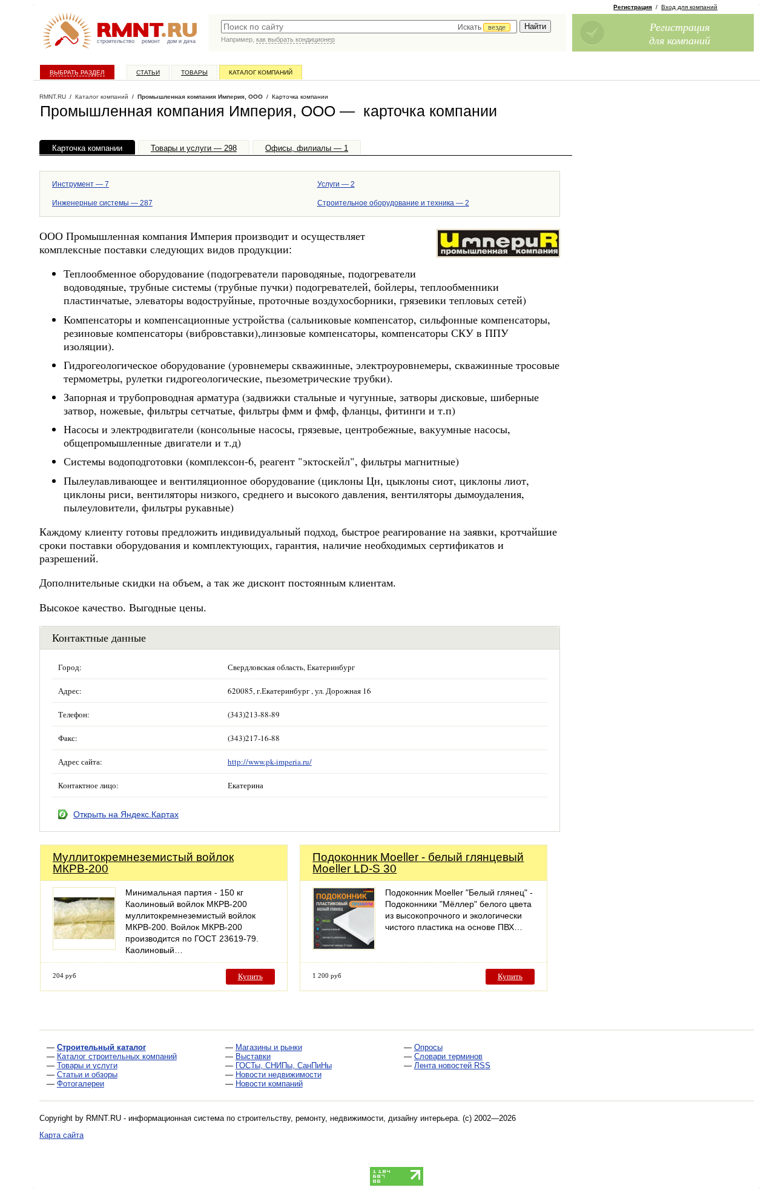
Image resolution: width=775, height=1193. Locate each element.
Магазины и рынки (269, 1047)
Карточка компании (87, 148)
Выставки (253, 1056)
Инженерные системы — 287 (102, 203)
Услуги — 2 (336, 184)
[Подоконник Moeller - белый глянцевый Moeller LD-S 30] (344, 946)
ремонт (151, 41)
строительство (115, 41)
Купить (250, 976)
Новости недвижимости (279, 1074)
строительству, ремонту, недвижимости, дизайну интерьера (347, 1118)
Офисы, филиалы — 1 (306, 148)
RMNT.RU (52, 96)
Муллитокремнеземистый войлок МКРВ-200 (143, 863)
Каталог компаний (260, 72)
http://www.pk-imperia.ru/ (270, 761)
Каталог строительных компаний (117, 1056)
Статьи (148, 72)
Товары (194, 72)
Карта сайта (61, 1135)
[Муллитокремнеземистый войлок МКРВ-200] (84, 946)
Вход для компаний (689, 7)
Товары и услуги (87, 1065)
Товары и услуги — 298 (194, 148)
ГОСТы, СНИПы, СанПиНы (284, 1065)
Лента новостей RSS (452, 1065)
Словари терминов (448, 1056)
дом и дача (181, 41)
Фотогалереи (80, 1083)
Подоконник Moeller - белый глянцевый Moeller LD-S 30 (418, 863)
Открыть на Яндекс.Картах (126, 814)
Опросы (428, 1047)
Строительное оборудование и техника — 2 (393, 203)
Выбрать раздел (77, 72)
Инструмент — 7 (80, 184)
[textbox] (369, 26)
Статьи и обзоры (87, 1074)
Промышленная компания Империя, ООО (200, 96)
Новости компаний (269, 1083)
